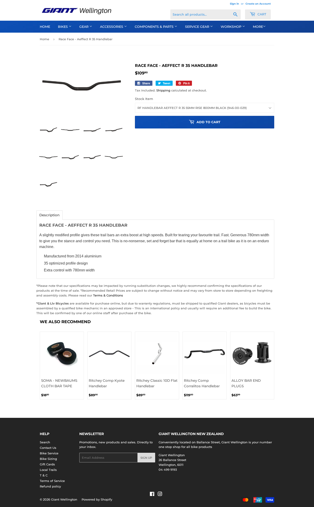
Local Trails (48, 470)
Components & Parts (154, 27)
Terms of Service (52, 481)
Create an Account (258, 3)
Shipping (163, 90)
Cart (261, 14)
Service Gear (197, 27)
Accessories (112, 27)
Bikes (63, 27)
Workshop (231, 27)
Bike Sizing (48, 459)
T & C (44, 475)
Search (45, 442)
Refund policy (50, 486)
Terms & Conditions (108, 295)
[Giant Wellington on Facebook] (152, 494)
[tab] (49, 215)
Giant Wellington (64, 499)
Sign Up (146, 457)
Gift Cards (47, 464)
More (258, 27)
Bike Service (49, 453)
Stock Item (144, 99)
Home (45, 27)
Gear (84, 27)
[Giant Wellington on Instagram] (160, 494)
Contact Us (48, 448)
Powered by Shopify (97, 499)
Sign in (234, 3)
